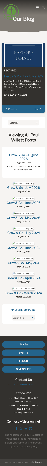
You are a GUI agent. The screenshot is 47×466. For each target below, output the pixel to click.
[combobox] (23, 122)
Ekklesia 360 (36, 462)
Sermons (23, 361)
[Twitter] (21, 428)
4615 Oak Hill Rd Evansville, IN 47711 (23, 384)
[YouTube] (26, 428)
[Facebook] (16, 428)
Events (23, 352)
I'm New (23, 344)
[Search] (43, 7)
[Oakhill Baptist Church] (11, 7)
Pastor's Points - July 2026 (23, 76)
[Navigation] (37, 7)
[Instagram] (30, 428)
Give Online (23, 369)
